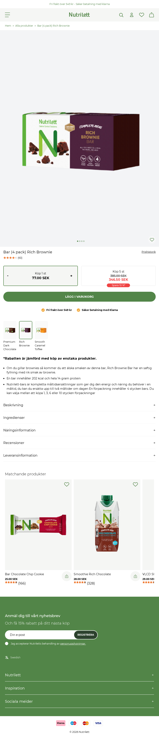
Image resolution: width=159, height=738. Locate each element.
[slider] (79, 138)
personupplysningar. (73, 643)
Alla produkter (24, 25)
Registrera (85, 634)
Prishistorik (149, 251)
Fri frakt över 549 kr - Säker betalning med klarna (79, 4)
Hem (8, 25)
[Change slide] (77, 241)
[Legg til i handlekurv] (67, 576)
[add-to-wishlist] (67, 484)
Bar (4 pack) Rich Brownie (53, 25)
